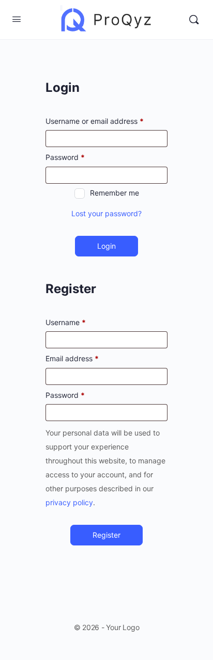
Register (106, 534)
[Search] (194, 19)
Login (106, 246)
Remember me (114, 192)
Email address (72, 358)
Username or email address (94, 121)
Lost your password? (106, 213)
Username (65, 322)
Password (65, 157)
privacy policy (69, 502)
